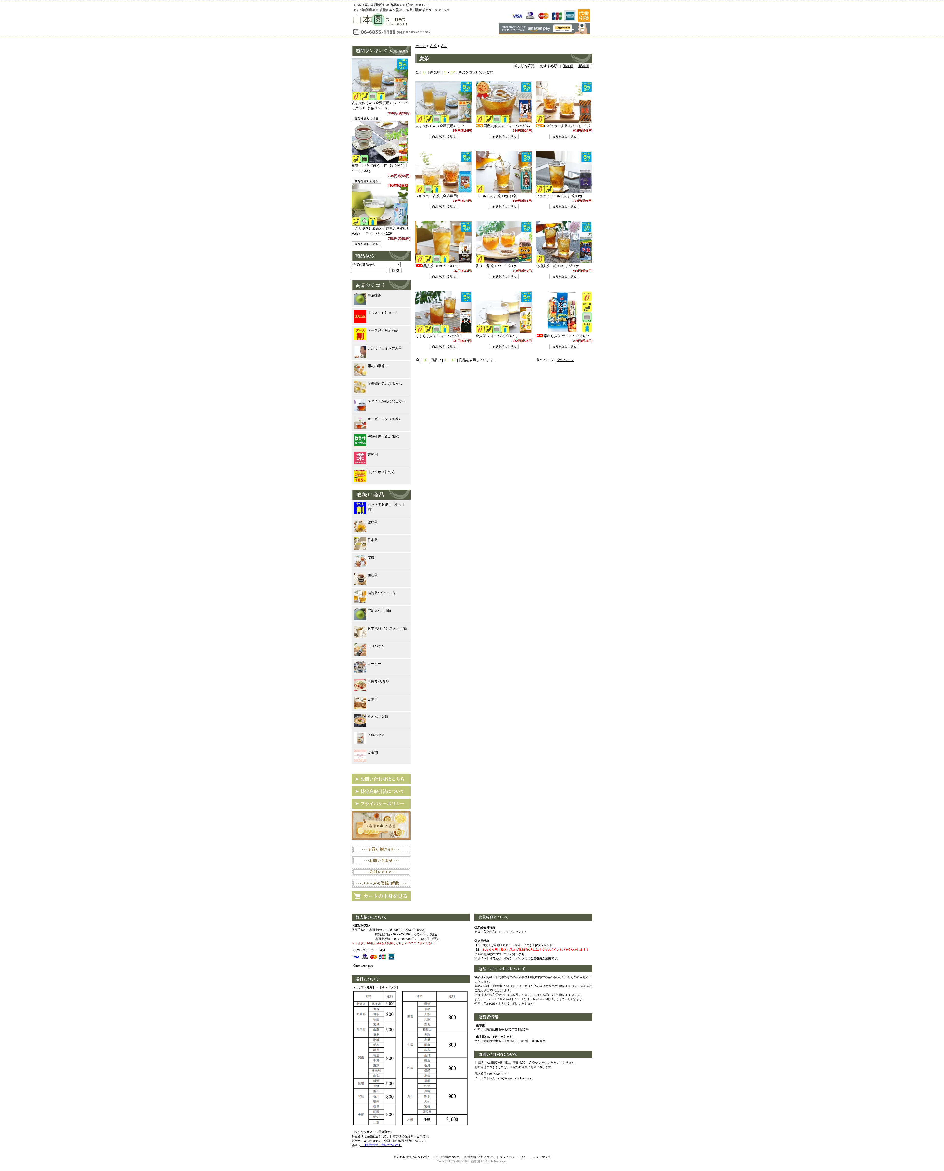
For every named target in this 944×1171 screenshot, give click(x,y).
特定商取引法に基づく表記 (411, 1157)
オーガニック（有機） (385, 419)
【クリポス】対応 (381, 472)
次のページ (565, 360)
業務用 (373, 454)
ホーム (420, 46)
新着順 (583, 66)
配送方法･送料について (479, 1157)
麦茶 (433, 46)
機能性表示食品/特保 (383, 437)
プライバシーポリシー (514, 1157)
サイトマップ (542, 1157)
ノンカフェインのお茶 (385, 348)
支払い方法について (446, 1157)
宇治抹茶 (374, 295)
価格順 (568, 66)
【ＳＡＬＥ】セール (383, 313)
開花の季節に (378, 366)
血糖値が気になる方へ (385, 384)
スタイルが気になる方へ (386, 401)
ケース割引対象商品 (383, 330)
